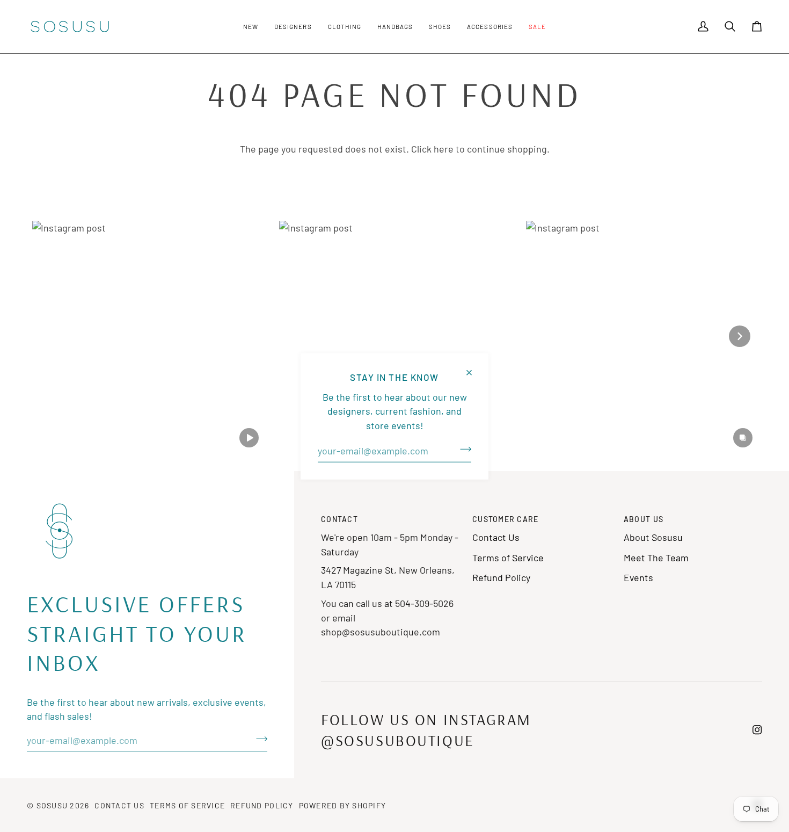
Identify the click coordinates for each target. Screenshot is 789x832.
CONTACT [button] (339, 519)
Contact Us (496, 537)
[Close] (473, 367)
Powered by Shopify (342, 805)
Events (638, 577)
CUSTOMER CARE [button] (505, 519)
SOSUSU (52, 805)
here (444, 149)
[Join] (462, 449)
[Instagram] (757, 730)
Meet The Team (656, 557)
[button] (250, 26)
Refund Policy (501, 577)
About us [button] (643, 519)
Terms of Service (508, 557)
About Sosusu (653, 537)
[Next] (739, 336)
